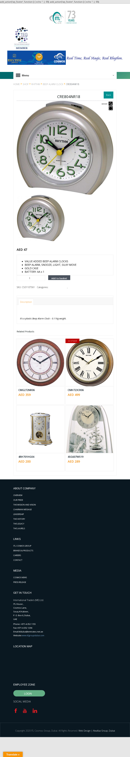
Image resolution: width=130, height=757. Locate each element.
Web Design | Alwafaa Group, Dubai (96, 730)
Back (108, 94)
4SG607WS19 (75, 457)
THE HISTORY (19, 519)
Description (26, 301)
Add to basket (59, 278)
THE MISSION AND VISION (24, 504)
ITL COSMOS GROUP (22, 546)
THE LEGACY (18, 523)
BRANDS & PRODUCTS (23, 550)
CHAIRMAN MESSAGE (22, 509)
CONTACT (17, 560)
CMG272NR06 (26, 390)
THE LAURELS (19, 528)
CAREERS (17, 555)
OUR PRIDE (18, 500)
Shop (26, 84)
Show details (42, 371)
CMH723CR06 (76, 390)
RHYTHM (35, 84)
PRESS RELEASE (19, 582)
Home (16, 84)
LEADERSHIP (18, 514)
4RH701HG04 (26, 457)
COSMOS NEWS (20, 577)
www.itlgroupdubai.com (33, 635)
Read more (91, 350)
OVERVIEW (17, 495)
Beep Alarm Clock (53, 84)
